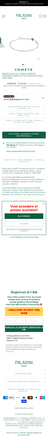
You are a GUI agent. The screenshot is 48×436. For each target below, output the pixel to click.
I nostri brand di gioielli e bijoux (23, 390)
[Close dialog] (43, 203)
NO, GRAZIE (24, 224)
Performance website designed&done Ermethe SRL (24, 434)
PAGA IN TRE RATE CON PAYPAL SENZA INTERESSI (24, 121)
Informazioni (23, 374)
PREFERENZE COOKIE (24, 408)
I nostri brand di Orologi (23, 381)
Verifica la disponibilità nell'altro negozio (20, 151)
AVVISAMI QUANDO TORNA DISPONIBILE (24, 135)
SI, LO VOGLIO (24, 216)
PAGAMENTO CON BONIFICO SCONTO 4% (24, 107)
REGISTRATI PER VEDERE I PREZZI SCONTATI (24, 160)
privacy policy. (10, 351)
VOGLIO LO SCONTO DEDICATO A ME (24, 328)
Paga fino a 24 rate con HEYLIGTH (24, 114)
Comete (24, 70)
